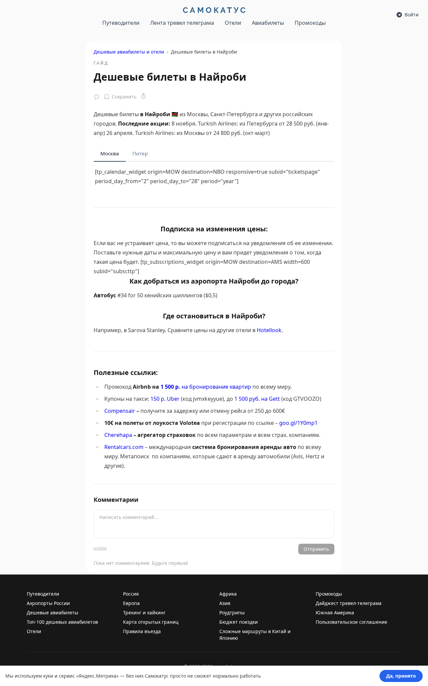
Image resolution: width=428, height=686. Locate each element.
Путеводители (120, 22)
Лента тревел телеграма (182, 22)
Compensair (119, 410)
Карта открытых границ (151, 622)
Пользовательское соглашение (351, 622)
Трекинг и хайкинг (144, 612)
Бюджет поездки (238, 622)
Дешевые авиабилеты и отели (129, 52)
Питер (140, 153)
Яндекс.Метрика (97, 676)
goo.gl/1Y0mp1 (298, 423)
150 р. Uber (165, 398)
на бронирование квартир (205, 386)
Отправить (316, 549)
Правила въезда (142, 631)
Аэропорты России (48, 603)
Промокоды (310, 22)
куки (48, 676)
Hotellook (269, 330)
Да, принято (401, 676)
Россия (131, 594)
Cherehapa (118, 435)
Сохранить (124, 96)
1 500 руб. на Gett (257, 398)
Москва (109, 153)
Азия (224, 603)
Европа (131, 603)
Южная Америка (335, 612)
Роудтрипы (232, 612)
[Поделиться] (143, 96)
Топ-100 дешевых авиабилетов (62, 622)
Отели (233, 22)
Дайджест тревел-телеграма (349, 603)
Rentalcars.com (123, 447)
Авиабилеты (268, 22)
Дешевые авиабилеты (52, 612)
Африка (228, 594)
